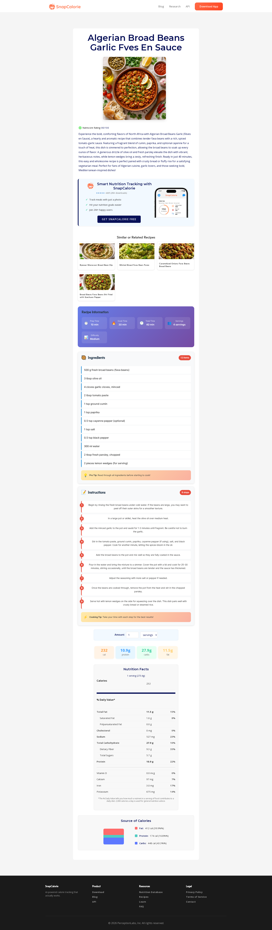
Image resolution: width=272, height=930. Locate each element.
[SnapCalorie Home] (65, 6)
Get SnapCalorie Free (119, 219)
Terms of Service (196, 896)
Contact (191, 901)
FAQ (141, 906)
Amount (120, 634)
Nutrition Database (151, 892)
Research (175, 6)
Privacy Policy (194, 892)
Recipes (144, 896)
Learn (142, 901)
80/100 (105, 127)
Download (98, 892)
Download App (209, 6)
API (188, 6)
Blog (161, 6)
